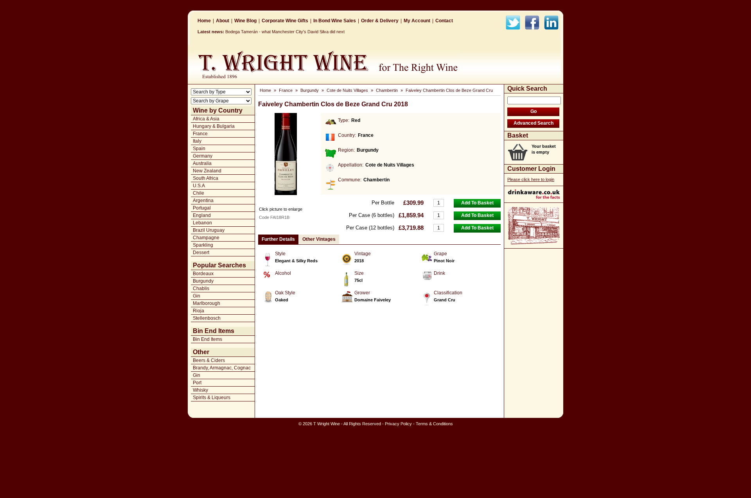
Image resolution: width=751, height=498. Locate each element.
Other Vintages (319, 239)
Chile (198, 193)
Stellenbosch (207, 318)
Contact (444, 20)
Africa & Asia (206, 119)
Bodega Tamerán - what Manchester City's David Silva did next (285, 31)
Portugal (202, 208)
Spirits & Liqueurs (211, 397)
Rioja (198, 310)
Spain (199, 148)
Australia (202, 163)
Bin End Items (207, 339)
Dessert (201, 252)
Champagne (206, 237)
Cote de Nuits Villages (347, 90)
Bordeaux (203, 273)
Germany (202, 156)
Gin (196, 296)
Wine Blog (245, 20)
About (222, 20)
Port (197, 382)
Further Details (278, 239)
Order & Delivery (380, 20)
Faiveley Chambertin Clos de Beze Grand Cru (449, 90)
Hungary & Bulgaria (214, 126)
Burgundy (203, 281)
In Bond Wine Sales (334, 20)
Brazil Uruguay (209, 230)
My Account (417, 20)
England (202, 215)
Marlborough (206, 303)
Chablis (201, 288)
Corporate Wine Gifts (285, 20)
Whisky (200, 390)
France (200, 133)
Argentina (203, 200)
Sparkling (203, 245)
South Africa (205, 178)
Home (204, 20)
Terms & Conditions (434, 423)
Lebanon (202, 223)
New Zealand (207, 171)
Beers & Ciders (209, 360)
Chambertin (387, 90)
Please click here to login (530, 179)
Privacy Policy (398, 423)
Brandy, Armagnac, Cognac (222, 368)
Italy (197, 141)
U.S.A (199, 185)
